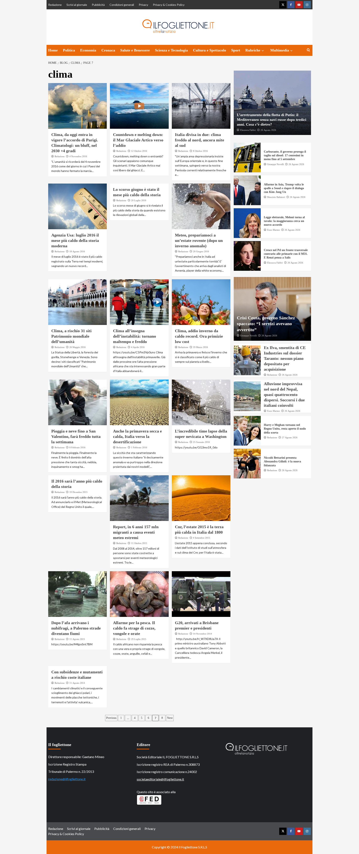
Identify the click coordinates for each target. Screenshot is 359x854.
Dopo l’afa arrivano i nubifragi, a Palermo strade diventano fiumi (76, 628)
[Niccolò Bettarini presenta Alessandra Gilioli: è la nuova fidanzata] (247, 463)
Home (53, 50)
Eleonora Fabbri (248, 130)
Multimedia (279, 50)
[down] (262, 51)
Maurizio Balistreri (276, 197)
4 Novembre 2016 (78, 156)
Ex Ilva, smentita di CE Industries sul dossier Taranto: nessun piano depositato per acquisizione (285, 358)
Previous (111, 717)
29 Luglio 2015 (138, 639)
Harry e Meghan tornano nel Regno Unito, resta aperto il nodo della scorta (285, 428)
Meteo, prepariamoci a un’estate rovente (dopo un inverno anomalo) (199, 240)
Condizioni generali (121, 4)
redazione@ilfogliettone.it (67, 779)
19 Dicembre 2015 (78, 492)
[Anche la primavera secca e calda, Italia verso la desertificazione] (139, 402)
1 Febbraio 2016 (139, 447)
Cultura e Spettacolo (209, 50)
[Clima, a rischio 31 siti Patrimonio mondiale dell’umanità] (77, 302)
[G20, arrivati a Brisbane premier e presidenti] (201, 594)
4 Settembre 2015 (201, 538)
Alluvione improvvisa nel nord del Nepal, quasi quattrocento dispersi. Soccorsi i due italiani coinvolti (284, 394)
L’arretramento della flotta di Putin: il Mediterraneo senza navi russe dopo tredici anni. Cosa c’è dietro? (271, 119)
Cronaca (108, 50)
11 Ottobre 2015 (139, 543)
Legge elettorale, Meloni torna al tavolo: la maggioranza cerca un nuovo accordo (284, 221)
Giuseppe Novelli (275, 164)
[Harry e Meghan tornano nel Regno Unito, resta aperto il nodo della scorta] (247, 431)
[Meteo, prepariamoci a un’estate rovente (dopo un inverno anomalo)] (201, 206)
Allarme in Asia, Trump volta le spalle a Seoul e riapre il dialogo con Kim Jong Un (284, 188)
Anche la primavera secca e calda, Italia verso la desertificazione (137, 436)
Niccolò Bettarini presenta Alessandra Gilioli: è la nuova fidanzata (282, 461)
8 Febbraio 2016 (77, 447)
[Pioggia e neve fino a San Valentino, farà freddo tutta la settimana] (77, 402)
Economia (88, 50)
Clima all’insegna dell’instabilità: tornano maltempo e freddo (134, 336)
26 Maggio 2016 (77, 347)
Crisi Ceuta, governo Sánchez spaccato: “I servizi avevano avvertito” (266, 323)
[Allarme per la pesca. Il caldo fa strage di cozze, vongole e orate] (139, 594)
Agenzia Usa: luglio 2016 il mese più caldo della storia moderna (75, 240)
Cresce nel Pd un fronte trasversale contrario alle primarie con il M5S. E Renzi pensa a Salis (286, 254)
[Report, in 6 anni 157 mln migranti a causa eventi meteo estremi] (139, 498)
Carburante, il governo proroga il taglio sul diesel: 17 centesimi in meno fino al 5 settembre (285, 155)
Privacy (143, 4)
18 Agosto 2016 (77, 251)
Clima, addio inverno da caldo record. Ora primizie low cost (199, 336)
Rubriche (252, 50)
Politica (69, 50)
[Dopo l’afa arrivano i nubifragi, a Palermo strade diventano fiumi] (77, 594)
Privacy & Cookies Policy (168, 4)
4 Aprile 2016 (138, 347)
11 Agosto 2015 (77, 639)
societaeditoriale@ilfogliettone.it (160, 779)
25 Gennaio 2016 (201, 442)
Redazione (55, 4)
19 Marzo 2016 (200, 347)
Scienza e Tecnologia (171, 50)
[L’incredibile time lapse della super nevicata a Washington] (201, 402)
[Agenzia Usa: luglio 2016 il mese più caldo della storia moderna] (77, 206)
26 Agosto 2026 (268, 130)
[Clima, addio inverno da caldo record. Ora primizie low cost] (201, 302)
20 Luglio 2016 (138, 200)
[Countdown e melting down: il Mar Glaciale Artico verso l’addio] (139, 106)
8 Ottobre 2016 (200, 151)
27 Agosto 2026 (290, 437)
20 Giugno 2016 (201, 251)
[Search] (308, 50)
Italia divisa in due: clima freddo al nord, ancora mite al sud (199, 140)
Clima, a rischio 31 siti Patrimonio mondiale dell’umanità (71, 336)
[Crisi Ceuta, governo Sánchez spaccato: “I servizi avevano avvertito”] (272, 309)
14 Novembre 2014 (202, 633)
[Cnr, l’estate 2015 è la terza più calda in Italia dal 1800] (201, 498)
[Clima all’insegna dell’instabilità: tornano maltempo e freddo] (139, 302)
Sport (235, 50)
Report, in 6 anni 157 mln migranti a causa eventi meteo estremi (136, 532)
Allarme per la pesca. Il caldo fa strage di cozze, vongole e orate (134, 628)
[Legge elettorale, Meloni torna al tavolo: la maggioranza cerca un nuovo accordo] (247, 223)
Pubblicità (98, 4)
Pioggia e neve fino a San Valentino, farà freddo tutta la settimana (76, 436)
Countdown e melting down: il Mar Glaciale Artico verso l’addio (138, 140)
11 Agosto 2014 (77, 683)
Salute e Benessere (135, 50)
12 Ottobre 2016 (139, 151)
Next (170, 717)
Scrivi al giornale (76, 4)
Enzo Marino (273, 229)
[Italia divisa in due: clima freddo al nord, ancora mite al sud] (201, 106)
